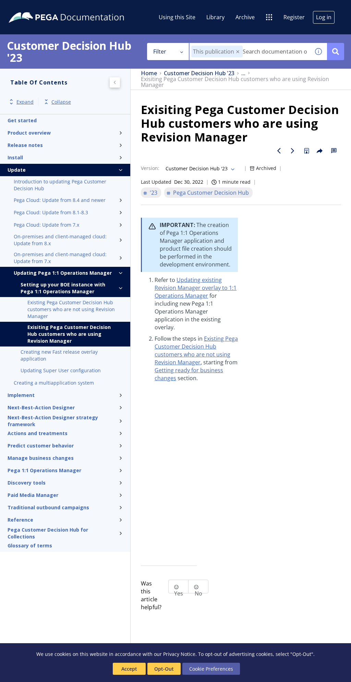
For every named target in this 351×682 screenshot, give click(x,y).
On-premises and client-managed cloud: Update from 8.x (60, 240)
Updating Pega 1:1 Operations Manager (63, 273)
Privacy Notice (179, 654)
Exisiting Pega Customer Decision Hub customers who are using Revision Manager (69, 334)
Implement (21, 395)
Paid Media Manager (33, 495)
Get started (22, 120)
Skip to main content (30, 8)
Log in (323, 17)
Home (149, 73)
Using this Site (177, 17)
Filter (159, 51)
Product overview (29, 132)
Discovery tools (27, 482)
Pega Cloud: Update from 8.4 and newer (60, 200)
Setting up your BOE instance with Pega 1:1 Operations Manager (63, 288)
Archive (245, 17)
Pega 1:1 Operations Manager (44, 470)
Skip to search (83, 8)
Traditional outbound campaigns (48, 507)
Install (15, 157)
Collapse (61, 102)
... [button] (243, 73)
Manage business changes (41, 458)
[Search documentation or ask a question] (335, 51)
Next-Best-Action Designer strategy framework (53, 421)
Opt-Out (164, 669)
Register (294, 17)
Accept (129, 669)
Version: (150, 168)
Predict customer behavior (41, 445)
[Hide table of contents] (115, 82)
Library (215, 17)
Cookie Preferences (211, 669)
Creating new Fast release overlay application (59, 355)
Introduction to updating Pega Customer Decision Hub (60, 185)
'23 (153, 192)
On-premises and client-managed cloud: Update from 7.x (60, 257)
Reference (20, 519)
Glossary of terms (30, 545)
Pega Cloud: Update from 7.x (46, 224)
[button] (237, 51)
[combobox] (250, 51)
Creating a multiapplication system (54, 382)
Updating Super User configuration (61, 370)
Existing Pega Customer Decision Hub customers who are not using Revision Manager (71, 309)
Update (17, 170)
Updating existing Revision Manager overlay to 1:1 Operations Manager (196, 287)
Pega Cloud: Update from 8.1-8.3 (51, 212)
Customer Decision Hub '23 (199, 73)
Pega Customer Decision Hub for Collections (48, 533)
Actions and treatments (38, 433)
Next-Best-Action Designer (41, 407)
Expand (25, 102)
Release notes (25, 145)
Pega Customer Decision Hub (211, 192)
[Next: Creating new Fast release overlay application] (293, 151)
